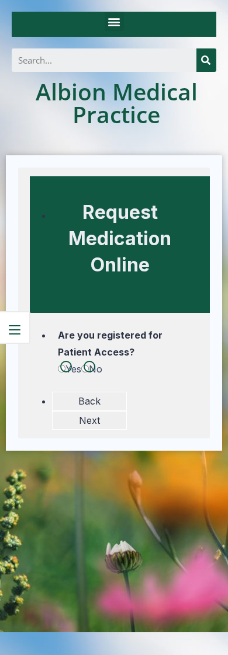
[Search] (206, 60)
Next (89, 420)
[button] (114, 21)
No (95, 369)
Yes (73, 369)
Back (89, 401)
